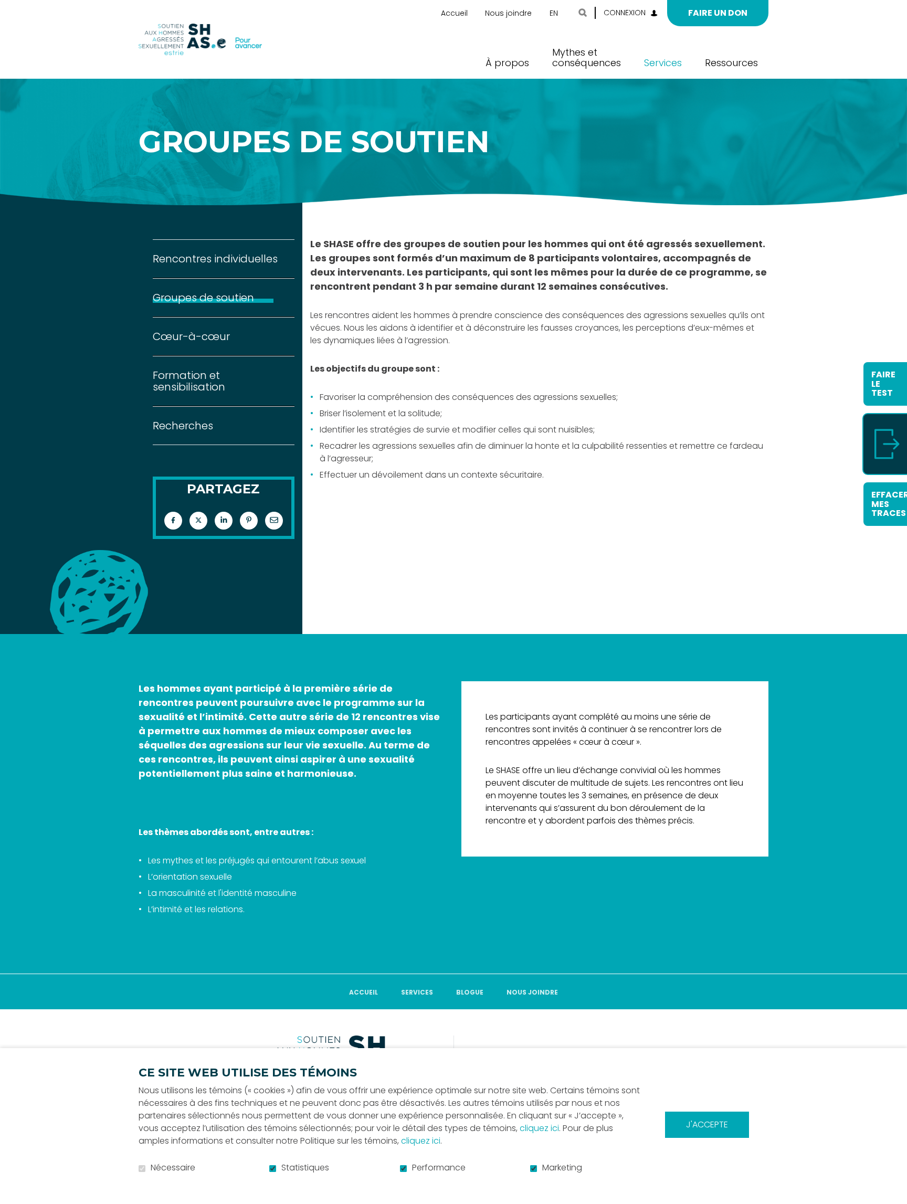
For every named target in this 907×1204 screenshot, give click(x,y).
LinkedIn (224, 521)
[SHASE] (200, 39)
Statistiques (305, 1168)
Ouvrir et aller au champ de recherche (582, 12)
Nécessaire (173, 1168)
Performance (439, 1168)
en (554, 13)
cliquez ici (539, 1128)
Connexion (625, 12)
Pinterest (249, 521)
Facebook (173, 521)
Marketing (562, 1168)
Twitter (198, 521)
